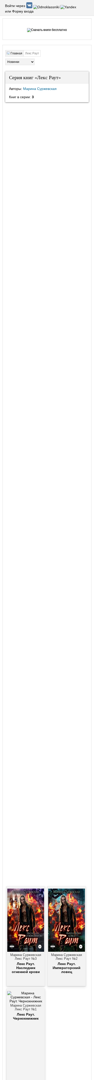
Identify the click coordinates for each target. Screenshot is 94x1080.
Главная (16, 53)
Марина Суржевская (40, 89)
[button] (29, 7)
